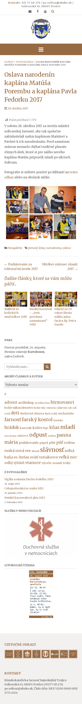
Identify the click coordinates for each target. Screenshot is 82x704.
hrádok (11, 427)
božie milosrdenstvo (18, 407)
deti (15, 413)
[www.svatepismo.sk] (18, 657)
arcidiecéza (42, 403)
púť (59, 442)
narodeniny (53, 248)
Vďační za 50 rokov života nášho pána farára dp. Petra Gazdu (65, 316)
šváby (67, 463)
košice (37, 428)
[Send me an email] (30, 11)
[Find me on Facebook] (37, 11)
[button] (41, 49)
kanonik (26, 428)
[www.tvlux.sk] (63, 657)
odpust (38, 434)
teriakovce (48, 457)
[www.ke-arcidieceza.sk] (36, 657)
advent (10, 402)
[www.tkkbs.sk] (45, 657)
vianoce (33, 462)
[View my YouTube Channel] (45, 11)
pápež (43, 443)
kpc (46, 428)
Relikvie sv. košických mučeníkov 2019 (15, 313)
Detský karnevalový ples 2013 (24, 497)
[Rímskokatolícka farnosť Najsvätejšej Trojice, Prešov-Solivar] (41, 29)
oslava (66, 248)
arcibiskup (26, 403)
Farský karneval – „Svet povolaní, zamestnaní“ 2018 (40, 316)
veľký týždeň (14, 463)
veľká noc (68, 457)
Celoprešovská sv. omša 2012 (24, 488)
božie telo (39, 407)
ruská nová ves (17, 450)
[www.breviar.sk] (9, 657)
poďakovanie (29, 443)
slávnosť (52, 449)
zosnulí (57, 463)
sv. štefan (21, 457)
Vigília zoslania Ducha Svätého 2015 (29, 479)
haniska (58, 420)
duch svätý (51, 413)
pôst (52, 443)
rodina (69, 443)
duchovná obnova (32, 413)
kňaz (42, 248)
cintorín (51, 407)
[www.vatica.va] (27, 657)
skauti (35, 451)
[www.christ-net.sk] (73, 657)
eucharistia (66, 413)
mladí (67, 427)
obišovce (22, 435)
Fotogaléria (15, 248)
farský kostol (37, 419)
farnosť (33, 248)
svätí (34, 457)
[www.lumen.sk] (54, 657)
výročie (47, 463)
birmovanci (62, 402)
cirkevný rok (64, 407)
